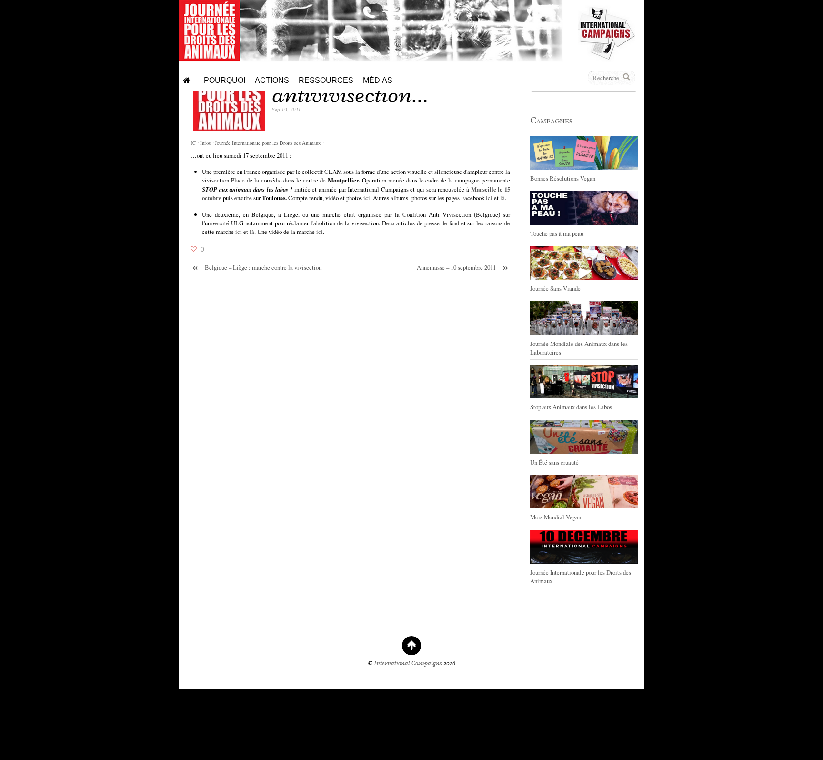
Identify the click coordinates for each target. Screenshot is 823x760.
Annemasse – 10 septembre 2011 (462, 267)
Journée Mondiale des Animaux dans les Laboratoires (579, 347)
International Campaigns (408, 663)
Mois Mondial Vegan (555, 517)
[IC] (606, 57)
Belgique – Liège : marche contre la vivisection (256, 267)
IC (193, 143)
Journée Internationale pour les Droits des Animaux (268, 143)
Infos (205, 143)
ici (366, 197)
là (502, 197)
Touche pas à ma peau (556, 233)
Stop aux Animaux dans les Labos (571, 407)
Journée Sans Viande (555, 288)
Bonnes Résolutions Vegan (562, 178)
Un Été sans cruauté (554, 462)
